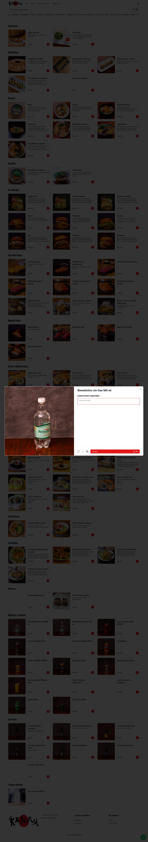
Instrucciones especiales (88, 396)
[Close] (140, 389)
